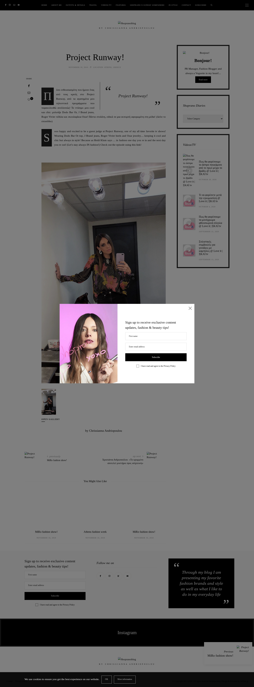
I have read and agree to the (158, 366)
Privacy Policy (170, 366)
